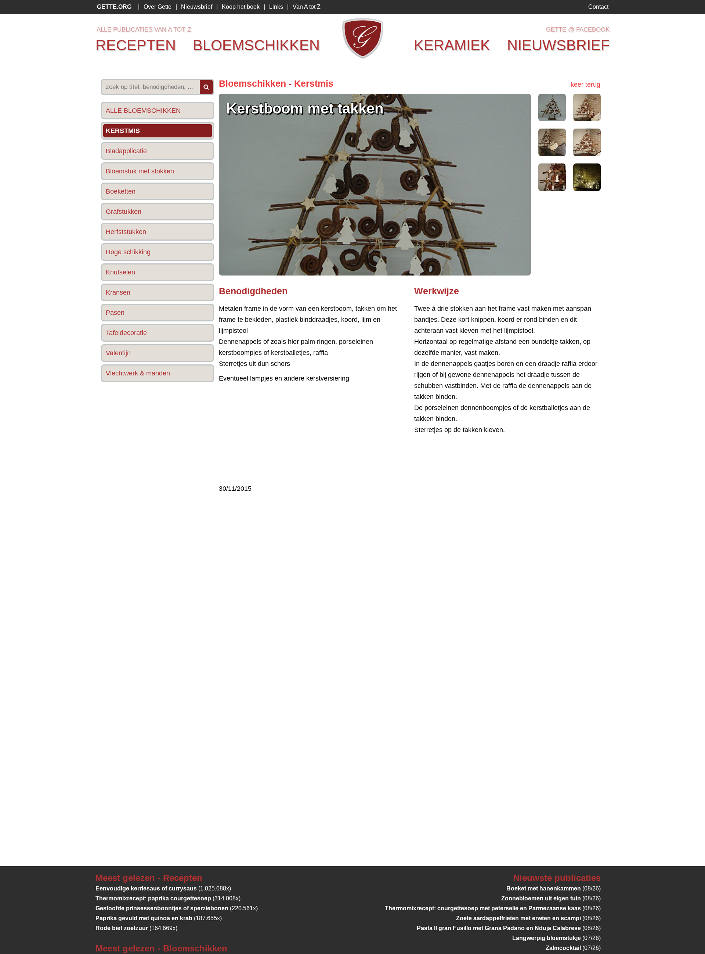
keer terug (585, 84)
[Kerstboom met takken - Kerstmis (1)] (552, 119)
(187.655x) (158, 918)
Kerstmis (313, 83)
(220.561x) (176, 908)
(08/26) (553, 888)
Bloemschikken (252, 83)
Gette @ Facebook (578, 29)
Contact (598, 7)
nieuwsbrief (558, 45)
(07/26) (556, 938)
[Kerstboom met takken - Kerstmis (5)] (552, 188)
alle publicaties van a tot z (144, 29)
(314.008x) (168, 898)
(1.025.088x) (163, 888)
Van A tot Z (307, 7)
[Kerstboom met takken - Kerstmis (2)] (587, 119)
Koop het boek (241, 7)
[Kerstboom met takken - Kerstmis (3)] (552, 154)
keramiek (452, 45)
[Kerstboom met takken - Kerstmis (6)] (587, 188)
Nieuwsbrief (196, 7)
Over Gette (157, 7)
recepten (135, 45)
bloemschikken (256, 45)
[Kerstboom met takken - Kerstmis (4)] (587, 154)
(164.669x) (136, 928)
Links (276, 7)
